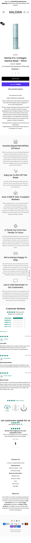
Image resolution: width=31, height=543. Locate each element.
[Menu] (4, 12)
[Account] (24, 12)
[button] (8, 318)
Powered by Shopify (15, 531)
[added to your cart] (28, 12)
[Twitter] (16, 521)
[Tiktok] (19, 521)
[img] (4, 336)
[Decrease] (12, 73)
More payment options (15, 89)
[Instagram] (12, 521)
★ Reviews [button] (29, 273)
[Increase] (18, 73)
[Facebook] (14, 521)
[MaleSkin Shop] (15, 12)
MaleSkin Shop (17, 530)
